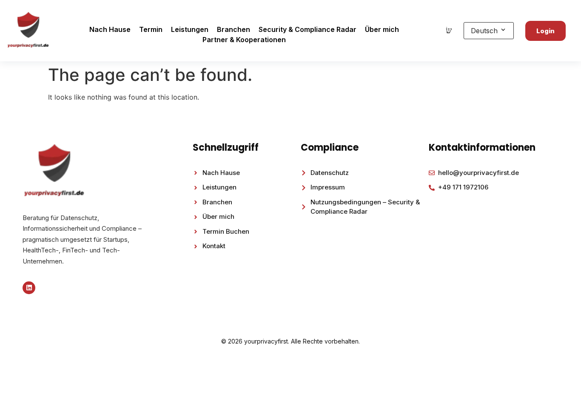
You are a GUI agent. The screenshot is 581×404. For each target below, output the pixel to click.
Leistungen (189, 29)
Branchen (233, 29)
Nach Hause (110, 29)
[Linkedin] (29, 287)
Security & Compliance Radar (307, 29)
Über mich (382, 29)
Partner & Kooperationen (244, 39)
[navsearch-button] (448, 30)
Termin (150, 29)
